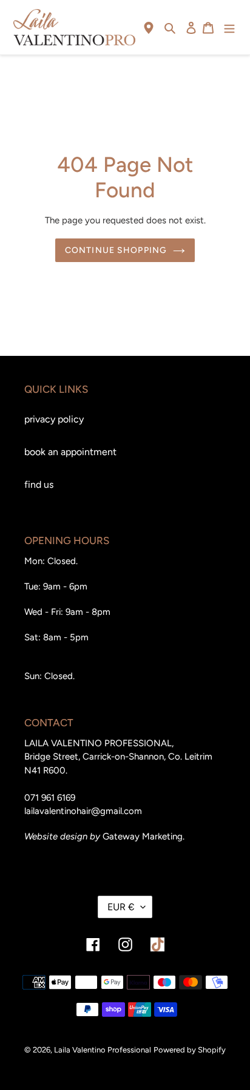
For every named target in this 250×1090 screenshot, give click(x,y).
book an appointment (70, 452)
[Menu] (229, 27)
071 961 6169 (49, 797)
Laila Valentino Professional (102, 1049)
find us (38, 484)
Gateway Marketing (143, 836)
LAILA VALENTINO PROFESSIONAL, (99, 743)
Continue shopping (116, 250)
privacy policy (54, 419)
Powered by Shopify (190, 1049)
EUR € (121, 907)
